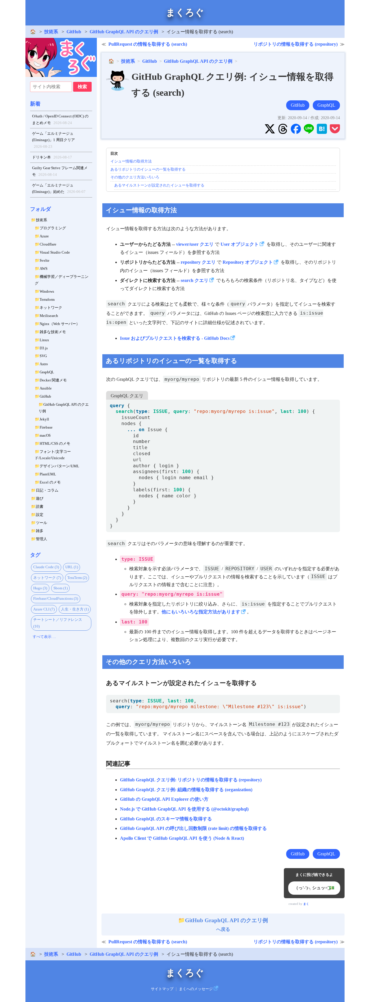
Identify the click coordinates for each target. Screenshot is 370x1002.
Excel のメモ (50, 482)
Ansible (46, 388)
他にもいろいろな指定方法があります (201, 611)
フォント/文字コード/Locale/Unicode (53, 454)
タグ (35, 555)
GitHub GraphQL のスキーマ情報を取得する (166, 818)
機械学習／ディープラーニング (61, 279)
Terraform (47, 299)
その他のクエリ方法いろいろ (134, 177)
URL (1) (71, 567)
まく (306, 903)
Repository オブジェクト (248, 262)
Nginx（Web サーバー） (60, 324)
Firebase (46, 427)
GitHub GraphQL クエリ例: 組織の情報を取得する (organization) (186, 789)
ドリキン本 (52, 157)
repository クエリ (198, 262)
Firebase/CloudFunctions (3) (55, 598)
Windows (47, 291)
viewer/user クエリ (195, 244)
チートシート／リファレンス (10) (57, 622)
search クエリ (194, 280)
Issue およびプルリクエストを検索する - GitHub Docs (175, 338)
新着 (35, 104)
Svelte (44, 260)
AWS (43, 268)
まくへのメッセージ (196, 989)
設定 (39, 514)
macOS (45, 435)
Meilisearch (49, 315)
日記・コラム (47, 490)
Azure (44, 236)
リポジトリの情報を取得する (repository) (296, 44)
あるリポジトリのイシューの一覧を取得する (148, 169)
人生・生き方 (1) (75, 609)
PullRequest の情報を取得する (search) (147, 44)
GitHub (73, 31)
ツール (41, 523)
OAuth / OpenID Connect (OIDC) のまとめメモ (60, 119)
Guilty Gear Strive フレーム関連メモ (60, 171)
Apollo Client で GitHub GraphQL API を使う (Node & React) (182, 838)
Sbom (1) (60, 588)
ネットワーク (51, 307)
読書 (39, 506)
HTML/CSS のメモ (55, 443)
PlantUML (48, 474)
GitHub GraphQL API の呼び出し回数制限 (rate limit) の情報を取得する (193, 828)
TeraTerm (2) (77, 577)
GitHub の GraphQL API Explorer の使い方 (164, 799)
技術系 (51, 31)
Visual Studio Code (55, 252)
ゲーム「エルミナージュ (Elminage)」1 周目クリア (53, 140)
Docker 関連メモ (53, 380)
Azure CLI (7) (44, 609)
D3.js (44, 348)
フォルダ (40, 209)
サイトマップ (162, 989)
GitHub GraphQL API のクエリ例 (124, 31)
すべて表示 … (44, 636)
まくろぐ (185, 12)
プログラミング (53, 228)
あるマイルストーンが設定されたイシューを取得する (159, 185)
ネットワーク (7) (47, 577)
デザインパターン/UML (59, 466)
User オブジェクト (240, 244)
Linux (44, 340)
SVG (43, 356)
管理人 (41, 539)
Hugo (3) (40, 588)
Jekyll (44, 419)
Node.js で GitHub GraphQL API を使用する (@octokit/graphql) (184, 809)
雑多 (39, 531)
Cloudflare (48, 244)
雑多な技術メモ (53, 332)
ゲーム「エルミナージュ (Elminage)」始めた (59, 188)
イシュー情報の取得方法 (131, 161)
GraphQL (47, 372)
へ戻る (226, 924)
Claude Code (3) (46, 567)
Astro (44, 364)
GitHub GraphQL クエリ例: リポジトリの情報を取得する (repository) (191, 779)
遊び (39, 498)
